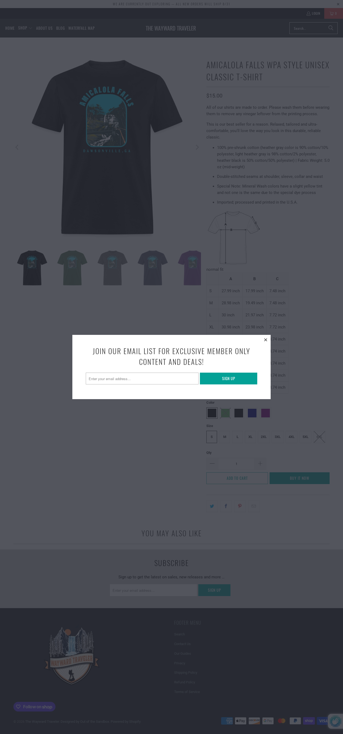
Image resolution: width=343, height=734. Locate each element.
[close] (266, 339)
